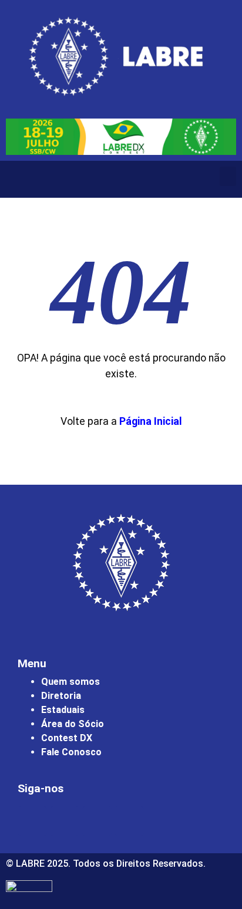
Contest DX (66, 738)
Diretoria (61, 695)
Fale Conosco (71, 752)
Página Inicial (150, 421)
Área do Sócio (72, 723)
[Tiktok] (129, 821)
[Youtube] (97, 821)
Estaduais (63, 709)
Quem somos (70, 681)
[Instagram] (32, 821)
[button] (228, 176)
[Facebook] (64, 821)
